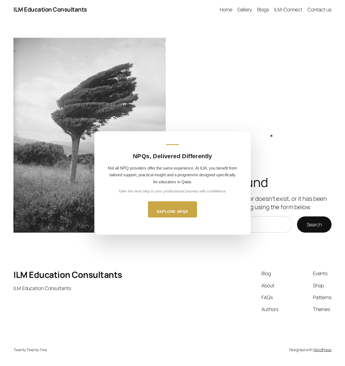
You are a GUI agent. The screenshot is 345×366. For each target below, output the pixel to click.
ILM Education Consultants (50, 9)
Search (314, 224)
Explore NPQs (172, 211)
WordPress (322, 349)
